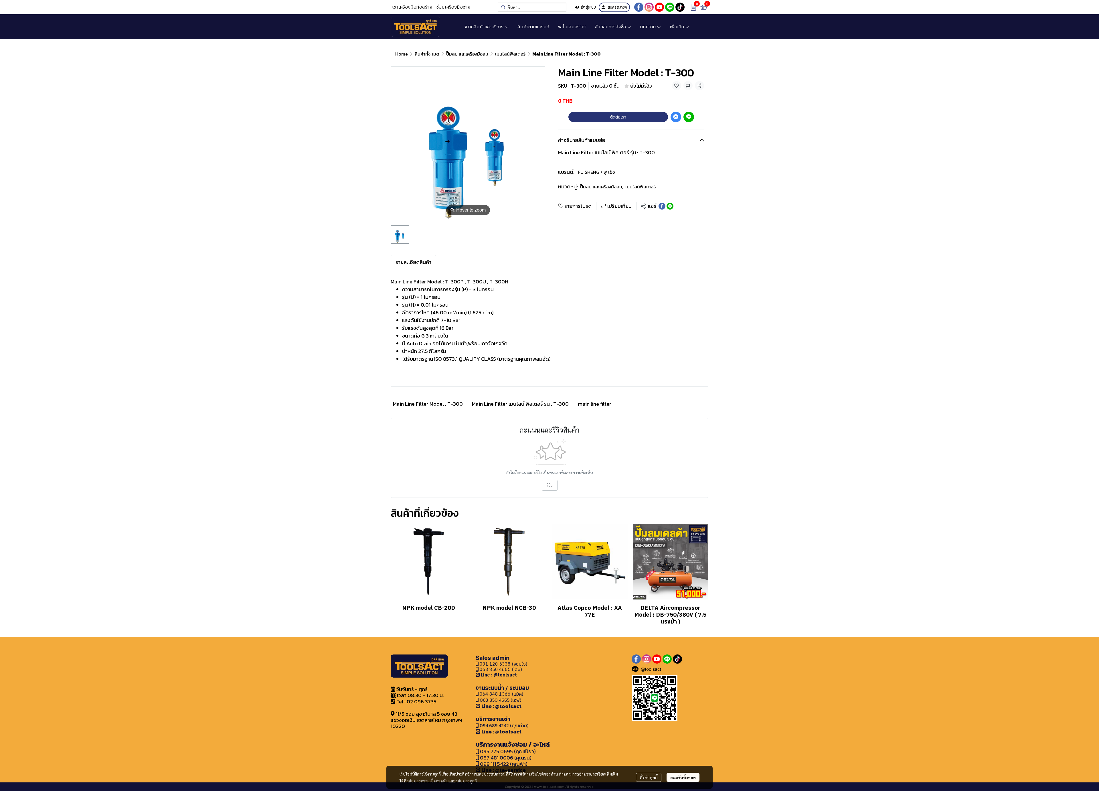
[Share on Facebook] (662, 206)
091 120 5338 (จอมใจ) (503, 664)
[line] (669, 7)
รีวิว (550, 485)
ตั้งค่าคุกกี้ (649, 777)
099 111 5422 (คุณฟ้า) (503, 764)
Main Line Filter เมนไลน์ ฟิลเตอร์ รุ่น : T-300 (520, 404)
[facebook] (638, 7)
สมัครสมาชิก (617, 7)
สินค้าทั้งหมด (427, 53)
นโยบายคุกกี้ (466, 780)
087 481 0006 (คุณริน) (505, 758)
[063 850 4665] (478, 675)
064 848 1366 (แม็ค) (501, 694)
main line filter (594, 404)
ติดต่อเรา (618, 117)
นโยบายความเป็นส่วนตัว (427, 780)
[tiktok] (680, 7)
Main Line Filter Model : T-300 (428, 404)
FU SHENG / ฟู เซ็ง (596, 172)
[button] (532, 7)
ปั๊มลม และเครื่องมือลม (467, 53)
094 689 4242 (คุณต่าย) (504, 725)
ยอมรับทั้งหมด (683, 777)
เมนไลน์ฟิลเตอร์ (510, 53)
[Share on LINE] (670, 206)
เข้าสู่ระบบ (588, 7)
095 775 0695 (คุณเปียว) (508, 751)
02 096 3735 (421, 701)
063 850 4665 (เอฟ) (500, 669)
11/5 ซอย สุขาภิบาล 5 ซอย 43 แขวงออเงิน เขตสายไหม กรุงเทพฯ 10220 (426, 720)
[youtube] (659, 7)
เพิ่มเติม (677, 26)
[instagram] (649, 7)
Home (401, 53)
